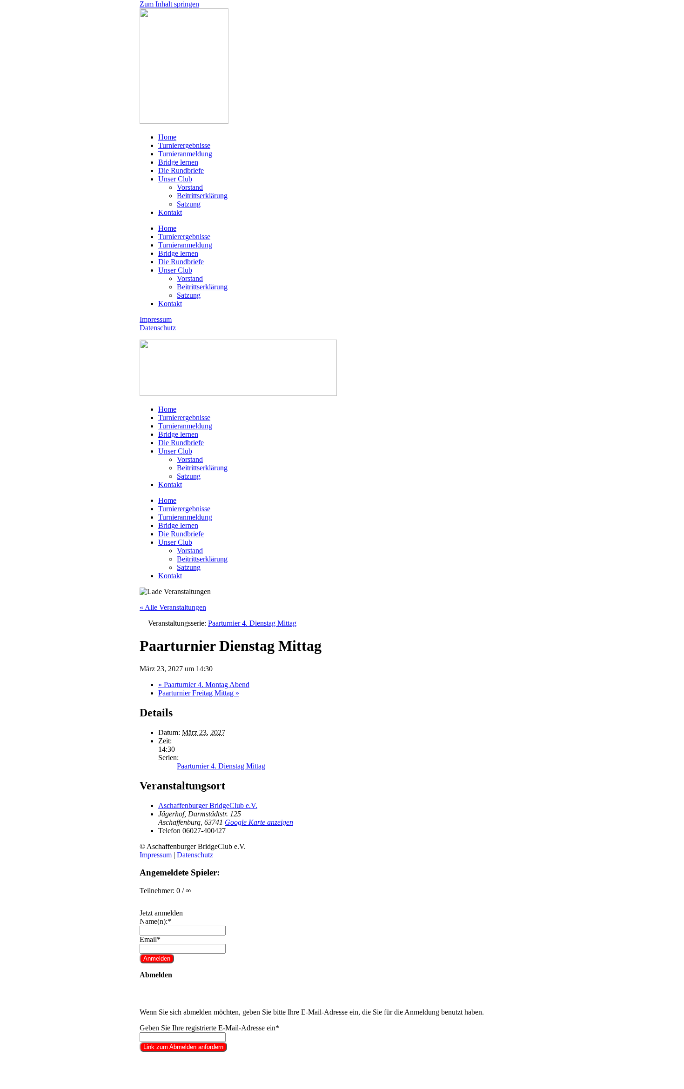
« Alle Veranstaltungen (173, 607)
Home (167, 137)
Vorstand (190, 187)
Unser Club (175, 179)
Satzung (189, 204)
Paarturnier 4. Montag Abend (203, 684)
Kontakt (170, 212)
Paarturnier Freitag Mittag (198, 693)
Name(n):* (155, 921)
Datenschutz (158, 328)
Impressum (156, 319)
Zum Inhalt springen (169, 4)
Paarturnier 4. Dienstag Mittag (221, 766)
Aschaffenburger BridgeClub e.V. (207, 805)
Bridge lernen (178, 162)
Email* (150, 939)
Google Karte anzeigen (259, 822)
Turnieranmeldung (185, 154)
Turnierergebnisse (184, 145)
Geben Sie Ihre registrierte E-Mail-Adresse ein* (209, 1028)
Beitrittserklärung (202, 196)
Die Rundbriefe (181, 170)
